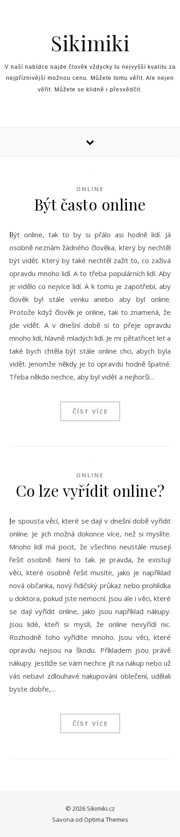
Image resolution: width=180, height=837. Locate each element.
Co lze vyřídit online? (90, 490)
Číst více (90, 411)
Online (90, 189)
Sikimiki (90, 42)
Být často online (90, 204)
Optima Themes (106, 819)
